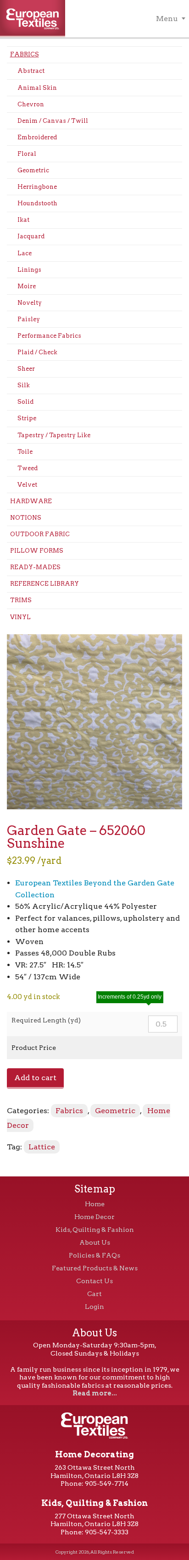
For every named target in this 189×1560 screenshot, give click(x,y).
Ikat (23, 219)
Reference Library (44, 583)
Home (95, 1204)
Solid (25, 401)
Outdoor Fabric (40, 534)
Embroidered (37, 137)
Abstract (30, 70)
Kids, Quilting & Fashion (95, 1229)
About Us (94, 1242)
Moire (26, 286)
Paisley (28, 319)
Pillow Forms (36, 550)
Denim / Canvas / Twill (52, 120)
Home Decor (94, 1216)
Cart (94, 1293)
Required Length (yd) (46, 1020)
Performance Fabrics (49, 335)
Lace (24, 253)
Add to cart (35, 1077)
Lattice (41, 1147)
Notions (25, 517)
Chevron (30, 104)
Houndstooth (37, 203)
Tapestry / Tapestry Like (53, 435)
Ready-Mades (35, 567)
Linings (29, 269)
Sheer (26, 368)
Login (94, 1306)
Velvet (27, 484)
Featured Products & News (95, 1268)
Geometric (33, 170)
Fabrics (24, 54)
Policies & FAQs (94, 1255)
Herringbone (37, 186)
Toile (25, 451)
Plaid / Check (37, 352)
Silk (23, 385)
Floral (26, 153)
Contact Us (94, 1281)
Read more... (94, 1393)
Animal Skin (37, 87)
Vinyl (20, 617)
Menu (167, 18)
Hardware (31, 501)
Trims (21, 600)
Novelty (29, 302)
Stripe (26, 418)
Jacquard (30, 236)
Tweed (27, 468)
